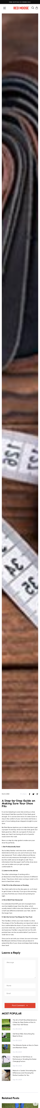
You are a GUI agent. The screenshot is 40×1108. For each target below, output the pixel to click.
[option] (20, 2)
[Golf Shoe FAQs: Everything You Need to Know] (7, 1037)
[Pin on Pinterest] (37, 794)
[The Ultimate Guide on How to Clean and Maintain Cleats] (7, 1048)
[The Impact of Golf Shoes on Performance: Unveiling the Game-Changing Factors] (7, 1061)
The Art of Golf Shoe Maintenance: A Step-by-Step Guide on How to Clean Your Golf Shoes (25, 1024)
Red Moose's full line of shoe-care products (17, 941)
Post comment (18, 1005)
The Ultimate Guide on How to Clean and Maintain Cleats (25, 1049)
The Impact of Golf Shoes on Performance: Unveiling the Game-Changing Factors (25, 1061)
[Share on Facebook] (30, 794)
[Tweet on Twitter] (33, 794)
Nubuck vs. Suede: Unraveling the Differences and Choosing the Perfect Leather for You (24, 1075)
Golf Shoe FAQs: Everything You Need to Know (23, 1037)
